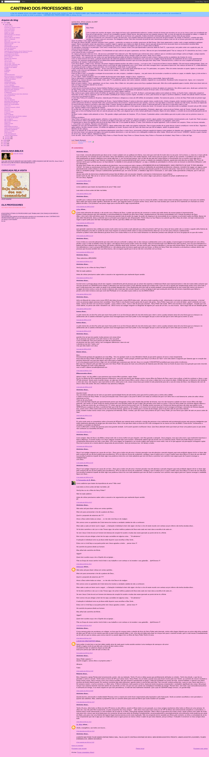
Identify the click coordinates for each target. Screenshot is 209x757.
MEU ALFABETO (8, 119)
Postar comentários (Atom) (85, 752)
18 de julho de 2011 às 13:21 (83, 721)
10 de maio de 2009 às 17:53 (84, 370)
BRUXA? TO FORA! (9, 131)
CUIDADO (80, 143)
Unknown (79, 567)
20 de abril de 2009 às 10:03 (83, 294)
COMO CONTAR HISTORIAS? (11, 128)
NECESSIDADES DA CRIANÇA (12, 34)
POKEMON (7, 125)
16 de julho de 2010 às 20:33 (84, 625)
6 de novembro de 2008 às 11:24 (85, 252)
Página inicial (140, 748)
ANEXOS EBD (8, 45)
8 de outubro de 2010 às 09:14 (84, 653)
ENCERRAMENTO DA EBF (11, 46)
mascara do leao (8, 26)
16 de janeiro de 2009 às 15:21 (84, 261)
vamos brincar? (8, 132)
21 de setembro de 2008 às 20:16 (85, 223)
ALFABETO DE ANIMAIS (10, 67)
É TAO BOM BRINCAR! (10, 134)
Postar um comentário (77, 745)
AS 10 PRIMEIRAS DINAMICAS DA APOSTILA (16, 52)
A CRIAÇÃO (7, 70)
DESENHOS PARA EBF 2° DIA (12, 42)
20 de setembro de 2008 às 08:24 (85, 206)
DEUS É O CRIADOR (9, 39)
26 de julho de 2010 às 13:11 (83, 638)
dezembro (7, 138)
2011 (5, 145)
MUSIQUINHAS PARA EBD (11, 102)
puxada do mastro (8, 111)
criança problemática (9, 29)
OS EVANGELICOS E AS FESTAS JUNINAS (15, 116)
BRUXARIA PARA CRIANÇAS (11, 89)
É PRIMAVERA (8, 92)
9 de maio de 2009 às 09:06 (83, 349)
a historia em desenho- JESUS (12, 107)
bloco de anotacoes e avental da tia (13, 76)
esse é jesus (7, 105)
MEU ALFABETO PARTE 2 (11, 120)
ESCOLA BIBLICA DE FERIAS (12, 37)
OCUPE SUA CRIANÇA (10, 83)
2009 (5, 142)
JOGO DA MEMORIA (9, 100)
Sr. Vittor (79, 724)
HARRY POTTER (8, 123)
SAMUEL (6, 68)
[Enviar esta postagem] (92, 141)
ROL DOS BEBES (8, 49)
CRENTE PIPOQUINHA (10, 91)
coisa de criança (18, 153)
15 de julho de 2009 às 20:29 (84, 431)
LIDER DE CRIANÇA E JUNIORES (13, 77)
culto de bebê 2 (8, 61)
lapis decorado (8, 98)
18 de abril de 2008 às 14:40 (83, 193)
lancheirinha (7, 97)
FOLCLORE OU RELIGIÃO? (11, 117)
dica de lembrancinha (9, 95)
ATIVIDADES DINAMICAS (10, 129)
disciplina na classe (9, 31)
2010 (5, 143)
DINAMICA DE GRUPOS (10, 58)
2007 (5, 22)
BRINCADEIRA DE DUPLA (11, 126)
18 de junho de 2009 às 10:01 (84, 415)
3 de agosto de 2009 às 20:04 (84, 446)
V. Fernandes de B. (83, 480)
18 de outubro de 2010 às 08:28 (84, 690)
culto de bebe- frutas (9, 63)
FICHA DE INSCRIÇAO (10, 48)
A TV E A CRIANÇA (9, 85)
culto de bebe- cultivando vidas (12, 64)
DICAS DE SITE (8, 36)
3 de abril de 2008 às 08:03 (83, 181)
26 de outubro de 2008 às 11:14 (84, 235)
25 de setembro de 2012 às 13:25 (85, 742)
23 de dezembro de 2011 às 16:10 (85, 731)
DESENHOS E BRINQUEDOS (11, 86)
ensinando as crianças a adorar (12, 27)
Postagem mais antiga (200, 748)
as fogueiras (7, 113)
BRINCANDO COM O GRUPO (11, 55)
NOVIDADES (7, 80)
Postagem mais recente (79, 748)
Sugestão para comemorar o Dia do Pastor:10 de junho (18, 51)
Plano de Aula (8, 60)
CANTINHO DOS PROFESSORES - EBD (46, 8)
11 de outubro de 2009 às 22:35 (84, 462)
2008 (5, 140)
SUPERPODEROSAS (9, 82)
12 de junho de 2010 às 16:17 (84, 502)
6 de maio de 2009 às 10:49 (83, 320)
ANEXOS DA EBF (8, 43)
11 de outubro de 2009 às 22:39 (84, 477)
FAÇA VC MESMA (8, 114)
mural (5, 73)
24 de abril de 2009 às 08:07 (83, 308)
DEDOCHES (7, 122)
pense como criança (9, 30)
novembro (7, 137)
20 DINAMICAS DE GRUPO (11, 54)
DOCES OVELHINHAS (10, 79)
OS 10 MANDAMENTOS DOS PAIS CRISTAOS (16, 94)
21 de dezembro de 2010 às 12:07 (85, 702)
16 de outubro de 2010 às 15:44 (84, 671)
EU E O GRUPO (8, 57)
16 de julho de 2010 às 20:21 (84, 564)
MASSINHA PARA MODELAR (11, 101)
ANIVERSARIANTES (9, 74)
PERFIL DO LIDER (9, 33)
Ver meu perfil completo (8, 165)
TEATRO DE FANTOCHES (11, 66)
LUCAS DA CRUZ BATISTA (86, 641)
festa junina (7, 108)
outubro (7, 24)
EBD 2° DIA (7, 40)
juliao (78, 209)
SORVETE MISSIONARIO (10, 135)
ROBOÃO (6, 71)
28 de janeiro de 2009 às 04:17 (84, 277)
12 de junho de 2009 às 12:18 (84, 387)
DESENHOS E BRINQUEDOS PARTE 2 (14, 88)
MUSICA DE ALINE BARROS (11, 104)
